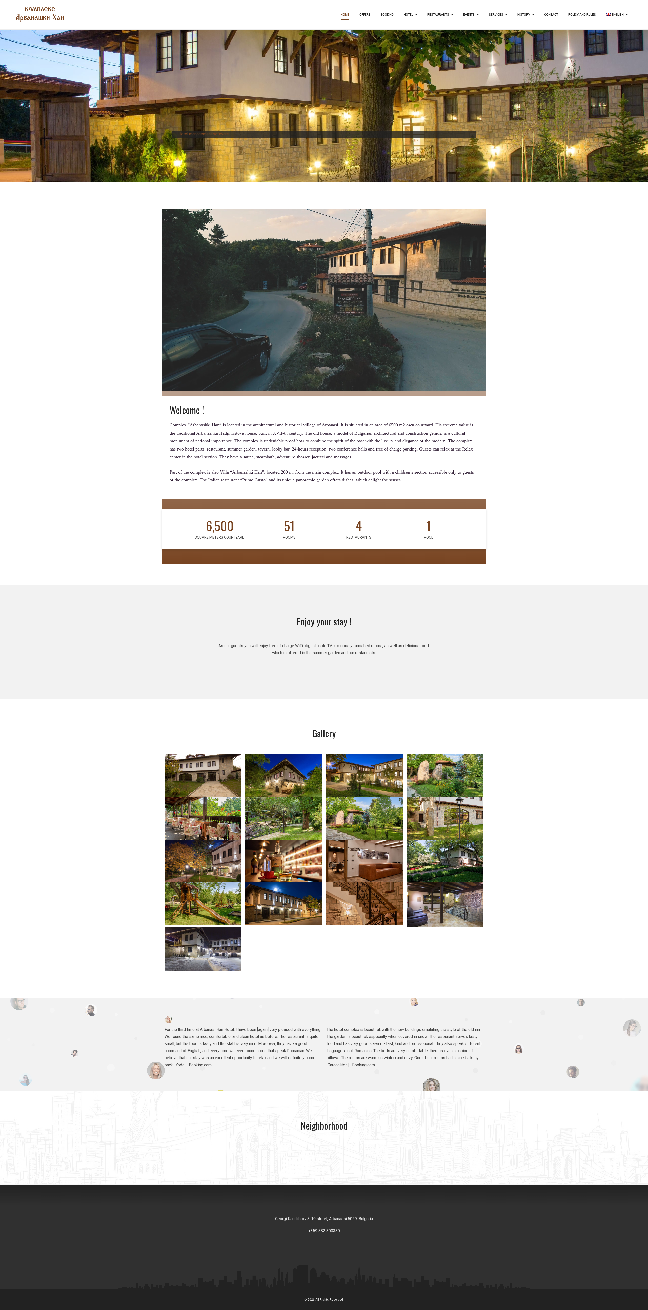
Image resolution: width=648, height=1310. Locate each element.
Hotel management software (203, 134)
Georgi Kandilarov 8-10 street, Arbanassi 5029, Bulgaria (324, 1218)
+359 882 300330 (324, 1230)
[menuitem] (617, 15)
